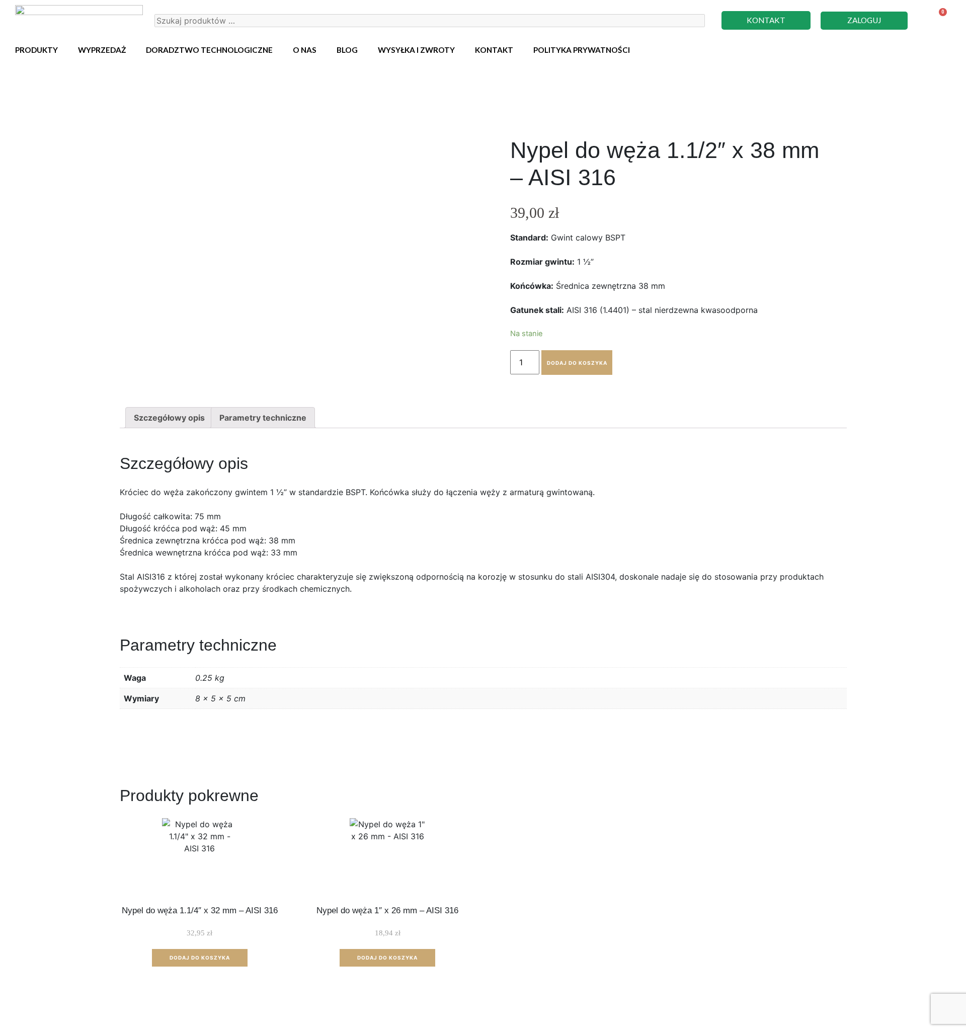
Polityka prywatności (581, 49)
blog (347, 49)
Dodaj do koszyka (577, 363)
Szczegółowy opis (169, 418)
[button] (766, 20)
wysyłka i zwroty (416, 49)
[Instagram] (925, 48)
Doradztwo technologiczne (209, 49)
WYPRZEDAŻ (102, 49)
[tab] (169, 417)
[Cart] (936, 20)
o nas (304, 49)
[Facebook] (943, 48)
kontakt (494, 49)
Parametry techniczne (262, 418)
